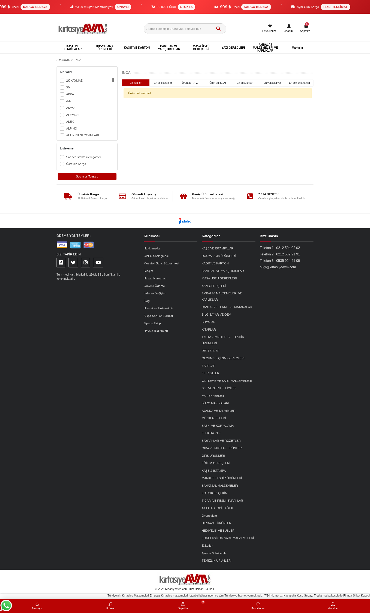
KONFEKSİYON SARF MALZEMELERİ (228, 538)
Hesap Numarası (155, 278)
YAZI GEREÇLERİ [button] (233, 47)
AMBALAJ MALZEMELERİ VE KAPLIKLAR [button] (265, 47)
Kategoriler (211, 236)
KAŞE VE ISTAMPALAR (217, 248)
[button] (288, 28)
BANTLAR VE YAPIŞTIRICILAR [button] (169, 48)
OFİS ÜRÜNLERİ (213, 455)
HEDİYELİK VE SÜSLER (218, 530)
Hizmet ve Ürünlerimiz (158, 308)
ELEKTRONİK (211, 433)
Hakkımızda (152, 248)
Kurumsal (152, 236)
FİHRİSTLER (210, 373)
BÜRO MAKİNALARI (215, 403)
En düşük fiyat (245, 82)
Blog (147, 301)
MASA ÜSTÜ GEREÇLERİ (219, 278)
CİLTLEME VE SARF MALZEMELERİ (227, 380)
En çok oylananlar (299, 82)
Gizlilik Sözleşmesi (156, 256)
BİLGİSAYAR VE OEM (216, 314)
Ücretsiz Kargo (76, 164)
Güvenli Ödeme (154, 286)
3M (68, 87)
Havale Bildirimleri (156, 331)
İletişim (148, 271)
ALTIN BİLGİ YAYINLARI (82, 135)
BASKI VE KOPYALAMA (218, 425)
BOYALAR (208, 322)
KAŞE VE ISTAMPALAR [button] (73, 48)
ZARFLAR (208, 365)
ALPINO (71, 128)
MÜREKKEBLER (213, 395)
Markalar (297, 47)
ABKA (70, 94)
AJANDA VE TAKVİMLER (218, 410)
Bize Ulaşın (269, 236)
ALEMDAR (73, 114)
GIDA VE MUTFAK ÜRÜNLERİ (222, 448)
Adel (69, 101)
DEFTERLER (210, 350)
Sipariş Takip (152, 323)
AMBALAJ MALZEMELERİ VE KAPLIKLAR (222, 296)
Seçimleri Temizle (87, 176)
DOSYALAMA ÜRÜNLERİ (219, 256)
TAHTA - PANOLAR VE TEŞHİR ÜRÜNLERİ (223, 340)
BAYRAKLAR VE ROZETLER (221, 440)
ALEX (70, 121)
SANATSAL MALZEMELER (220, 485)
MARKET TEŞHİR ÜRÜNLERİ (222, 478)
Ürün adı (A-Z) (190, 82)
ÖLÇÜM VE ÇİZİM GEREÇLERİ (223, 358)
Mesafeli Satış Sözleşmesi (161, 263)
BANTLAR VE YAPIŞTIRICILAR (223, 271)
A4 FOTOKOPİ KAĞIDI (217, 508)
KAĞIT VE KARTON (215, 263)
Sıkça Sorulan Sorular (158, 316)
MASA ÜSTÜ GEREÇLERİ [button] (201, 48)
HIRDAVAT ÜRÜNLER (216, 523)
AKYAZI (71, 108)
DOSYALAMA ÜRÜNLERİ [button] (104, 48)
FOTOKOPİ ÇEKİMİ (215, 493)
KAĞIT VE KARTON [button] (137, 47)
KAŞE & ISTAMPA (214, 470)
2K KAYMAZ (74, 80)
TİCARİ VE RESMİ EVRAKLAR (222, 500)
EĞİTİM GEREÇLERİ (216, 463)
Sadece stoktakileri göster (83, 157)
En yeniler (136, 82)
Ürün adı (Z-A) (217, 82)
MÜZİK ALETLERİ (214, 418)
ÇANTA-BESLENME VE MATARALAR (227, 307)
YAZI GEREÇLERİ (214, 286)
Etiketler (207, 545)
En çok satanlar (163, 82)
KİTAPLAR (209, 329)
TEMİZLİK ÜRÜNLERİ (216, 560)
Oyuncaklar (209, 515)
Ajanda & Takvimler (215, 553)
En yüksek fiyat (272, 82)
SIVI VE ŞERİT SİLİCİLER (219, 388)
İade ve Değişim (155, 293)
